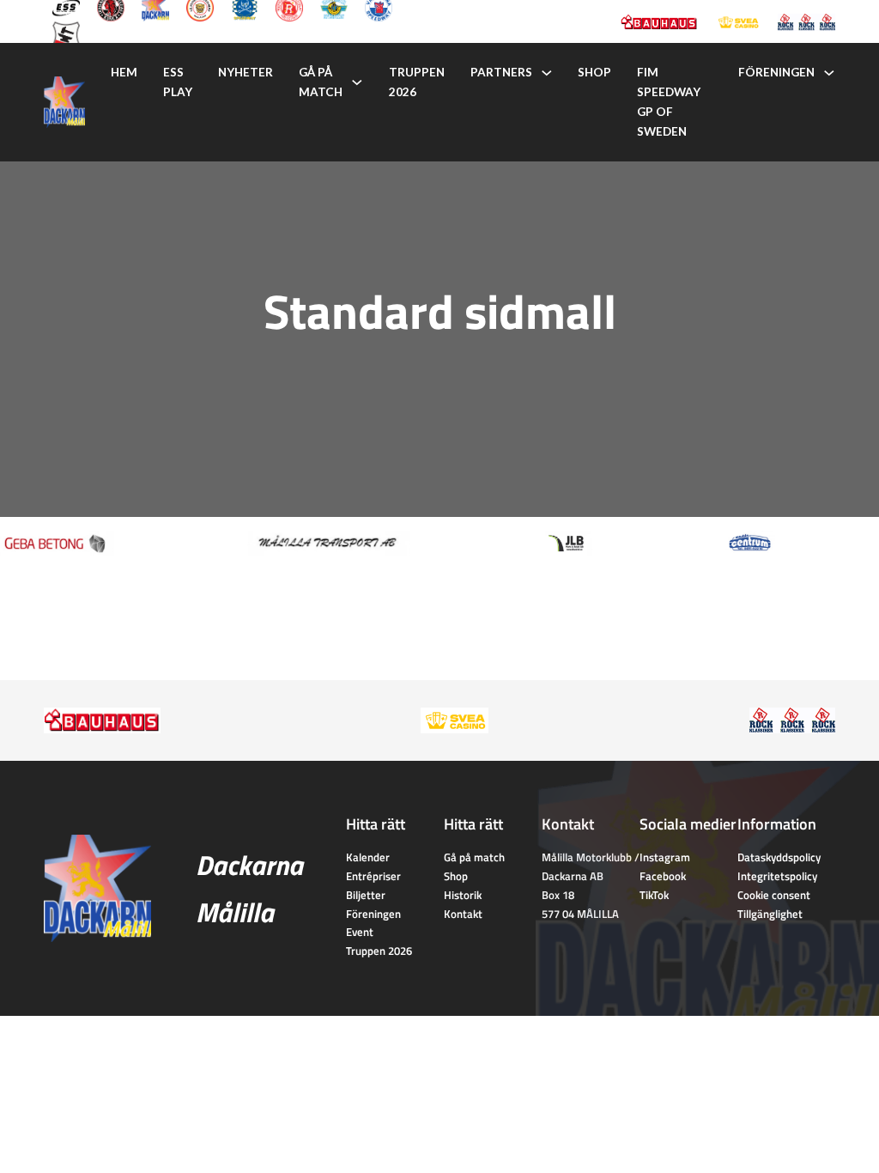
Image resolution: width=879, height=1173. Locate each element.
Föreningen (776, 72)
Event (359, 931)
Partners (501, 72)
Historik (463, 894)
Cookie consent (773, 894)
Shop (594, 72)
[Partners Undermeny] (547, 73)
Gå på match (321, 82)
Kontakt (463, 913)
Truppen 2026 (417, 82)
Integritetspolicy (777, 875)
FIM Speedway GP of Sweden (668, 101)
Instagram (665, 857)
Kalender (368, 857)
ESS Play (177, 82)
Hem (124, 72)
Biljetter (365, 894)
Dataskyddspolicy (779, 857)
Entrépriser (373, 875)
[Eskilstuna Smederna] (66, 33)
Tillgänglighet (770, 913)
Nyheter (245, 72)
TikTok (654, 894)
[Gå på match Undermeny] (357, 82)
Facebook (663, 875)
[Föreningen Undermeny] (829, 73)
